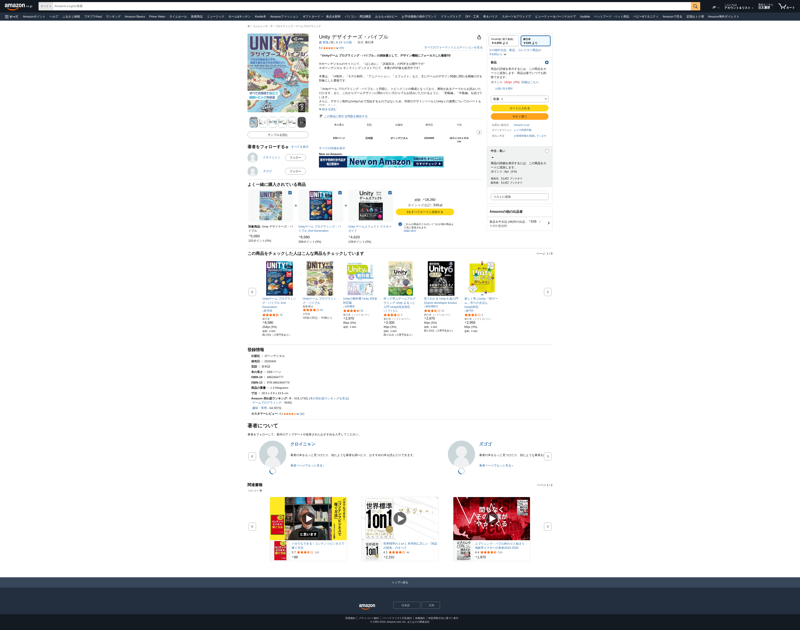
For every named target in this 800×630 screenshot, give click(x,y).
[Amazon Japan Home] (367, 607)
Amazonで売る (672, 16)
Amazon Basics (135, 16)
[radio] (504, 41)
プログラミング (284, 26)
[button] (11, 16)
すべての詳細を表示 (332, 148)
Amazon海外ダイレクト (723, 16)
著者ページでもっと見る (306, 465)
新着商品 (197, 16)
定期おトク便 (695, 16)
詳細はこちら (530, 82)
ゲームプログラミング (308, 26)
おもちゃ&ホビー (386, 16)
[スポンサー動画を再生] (308, 519)
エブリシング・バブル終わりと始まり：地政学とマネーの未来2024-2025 (501, 545)
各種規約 (420, 618)
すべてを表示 (300, 146)
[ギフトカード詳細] (322, 16)
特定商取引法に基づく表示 (443, 618)
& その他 (344, 42)
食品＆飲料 (333, 16)
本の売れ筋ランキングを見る (329, 398)
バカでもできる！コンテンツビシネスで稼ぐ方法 (318, 545)
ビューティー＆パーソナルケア (555, 16)
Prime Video (157, 16)
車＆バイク (490, 16)
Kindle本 (260, 16)
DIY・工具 (472, 16)
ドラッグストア (451, 16)
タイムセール (178, 16)
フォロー (295, 157)
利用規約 (350, 618)
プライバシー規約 (369, 618)
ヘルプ (54, 16)
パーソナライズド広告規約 (397, 618)
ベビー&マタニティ (646, 16)
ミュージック (215, 16)
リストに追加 (502, 196)
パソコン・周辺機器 (358, 16)
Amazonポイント (34, 16)
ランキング (113, 16)
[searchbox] (372, 6)
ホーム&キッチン (240, 16)
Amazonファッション (284, 16)
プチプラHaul (93, 16)
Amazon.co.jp (521, 125)
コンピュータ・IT (262, 26)
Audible (585, 16)
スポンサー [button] (253, 490)
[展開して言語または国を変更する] (417, 605)
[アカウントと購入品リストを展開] (752, 8)
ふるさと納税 (71, 16)
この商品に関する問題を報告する (346, 116)
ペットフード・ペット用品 (611, 16)
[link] (259, 240)
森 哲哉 (324, 42)
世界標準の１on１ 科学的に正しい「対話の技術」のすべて (410, 545)
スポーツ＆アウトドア (516, 16)
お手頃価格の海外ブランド (419, 16)
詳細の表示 (410, 230)
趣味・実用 (259, 408)
